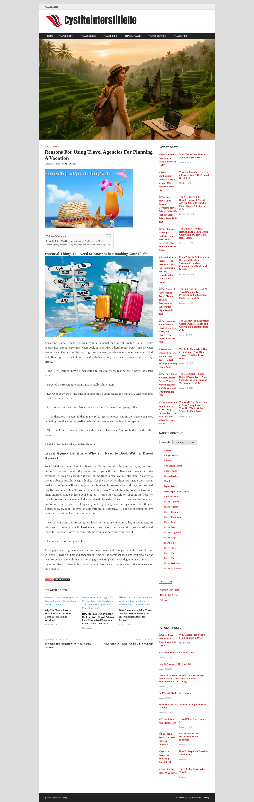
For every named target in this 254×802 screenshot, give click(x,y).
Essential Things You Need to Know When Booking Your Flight (74, 241)
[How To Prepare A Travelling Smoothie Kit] (168, 751)
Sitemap (164, 600)
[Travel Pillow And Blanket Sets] (168, 719)
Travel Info (110, 36)
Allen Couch (70, 164)
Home (50, 36)
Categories (166, 442)
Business (168, 460)
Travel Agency (61, 580)
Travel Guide (88, 36)
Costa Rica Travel (173, 465)
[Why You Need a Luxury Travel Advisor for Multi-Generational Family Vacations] (61, 602)
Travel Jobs (170, 527)
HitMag (205, 797)
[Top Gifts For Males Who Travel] (168, 769)
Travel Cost (65, 36)
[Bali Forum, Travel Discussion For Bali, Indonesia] (168, 734)
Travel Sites (170, 548)
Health (167, 481)
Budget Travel (171, 455)
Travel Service (157, 36)
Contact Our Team (169, 589)
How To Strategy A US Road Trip (175, 664)
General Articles (172, 476)
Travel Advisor (52, 147)
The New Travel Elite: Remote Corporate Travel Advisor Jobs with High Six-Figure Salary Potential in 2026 (193, 203)
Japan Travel (170, 486)
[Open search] (208, 36)
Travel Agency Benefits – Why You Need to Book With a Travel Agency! (78, 244)
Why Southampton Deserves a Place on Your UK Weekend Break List (194, 175)
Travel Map (170, 537)
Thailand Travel (172, 496)
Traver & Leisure (172, 568)
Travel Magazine (172, 532)
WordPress (192, 797)
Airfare (167, 450)
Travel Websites (172, 563)
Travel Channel (171, 512)
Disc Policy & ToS (169, 595)
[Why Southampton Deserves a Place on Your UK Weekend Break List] (168, 172)
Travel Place (133, 36)
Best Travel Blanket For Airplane (175, 693)
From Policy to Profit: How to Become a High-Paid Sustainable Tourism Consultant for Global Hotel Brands (194, 263)
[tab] (166, 442)
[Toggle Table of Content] (107, 236)
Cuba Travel (170, 471)
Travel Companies (173, 517)
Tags (191, 442)
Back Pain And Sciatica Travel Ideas (177, 652)
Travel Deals (170, 522)
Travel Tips (180, 36)
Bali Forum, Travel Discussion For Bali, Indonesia (189, 736)
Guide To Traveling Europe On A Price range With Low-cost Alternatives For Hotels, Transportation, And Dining (181, 678)
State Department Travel (176, 491)
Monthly (180, 442)
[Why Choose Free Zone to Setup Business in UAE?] (168, 155)
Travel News (170, 543)
